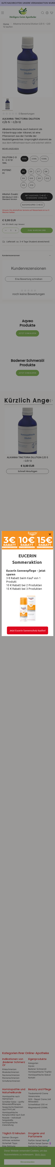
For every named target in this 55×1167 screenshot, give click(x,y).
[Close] (50, 534)
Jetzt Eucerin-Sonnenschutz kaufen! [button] (27, 630)
